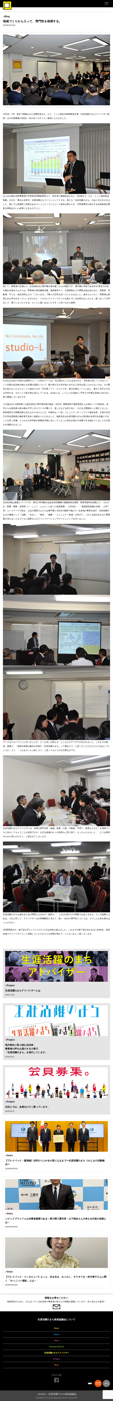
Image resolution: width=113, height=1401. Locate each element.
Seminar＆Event (56, 1347)
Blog (56, 1365)
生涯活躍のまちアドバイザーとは (22, 990)
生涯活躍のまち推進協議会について (56, 1319)
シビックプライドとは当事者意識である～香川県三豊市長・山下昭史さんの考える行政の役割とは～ (55, 1220)
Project (56, 1359)
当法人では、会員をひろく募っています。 (27, 1107)
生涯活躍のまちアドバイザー (56, 1353)
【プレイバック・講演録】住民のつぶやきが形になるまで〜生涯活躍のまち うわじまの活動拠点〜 (55, 1162)
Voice (56, 1340)
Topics (57, 1334)
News (56, 1328)
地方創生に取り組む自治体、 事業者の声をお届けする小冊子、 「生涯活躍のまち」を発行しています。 (26, 1049)
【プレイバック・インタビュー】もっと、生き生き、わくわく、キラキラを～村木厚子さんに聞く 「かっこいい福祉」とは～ (55, 1279)
